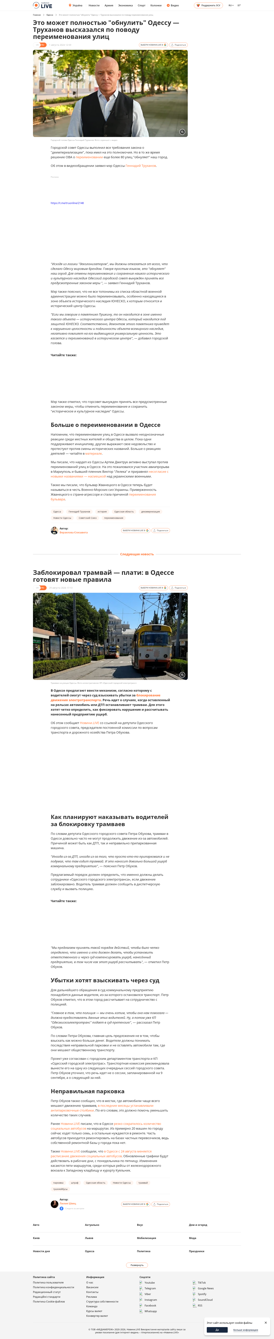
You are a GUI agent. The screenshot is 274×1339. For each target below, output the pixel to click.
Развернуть (137, 1265)
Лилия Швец (68, 1203)
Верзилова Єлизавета (74, 532)
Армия (109, 5)
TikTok (202, 1282)
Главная (37, 14)
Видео (175, 5)
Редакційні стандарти (46, 1297)
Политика (143, 1251)
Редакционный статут (47, 1292)
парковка (58, 1182)
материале (93, 453)
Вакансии (92, 1287)
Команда (91, 1306)
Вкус (140, 1225)
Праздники (196, 1251)
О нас (89, 1282)
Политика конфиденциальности (53, 1287)
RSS (200, 1305)
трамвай (143, 1182)
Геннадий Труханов (141, 166)
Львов (89, 1238)
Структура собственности (102, 1301)
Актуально (92, 1225)
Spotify (202, 1294)
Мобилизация (146, 1238)
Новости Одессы (62, 517)
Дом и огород (198, 1225)
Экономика (125, 5)
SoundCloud (205, 1300)
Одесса (49, 14)
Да (217, 1330)
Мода (192, 1238)
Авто (36, 1225)
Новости (94, 5)
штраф (74, 1182)
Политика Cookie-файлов (49, 1301)
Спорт (141, 5)
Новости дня (41, 1251)
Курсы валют (94, 1311)
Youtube (150, 1282)
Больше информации (245, 1329)
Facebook (150, 1305)
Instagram (151, 1300)
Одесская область (124, 511)
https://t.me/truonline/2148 (67, 203)
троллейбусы (60, 1189)
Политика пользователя (48, 1282)
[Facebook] (61, 1208)
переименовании (89, 157)
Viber (148, 1294)
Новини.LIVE (89, 723)
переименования (113, 517)
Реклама (91, 1297)
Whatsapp (151, 1311)
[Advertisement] (108, 187)
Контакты (92, 1292)
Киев (36, 1238)
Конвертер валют (97, 1316)
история (102, 511)
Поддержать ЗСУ (210, 5)
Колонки (156, 5)
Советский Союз (88, 517)
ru (230, 5)
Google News (206, 1288)
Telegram (150, 1288)
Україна (77, 5)
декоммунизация (150, 511)
